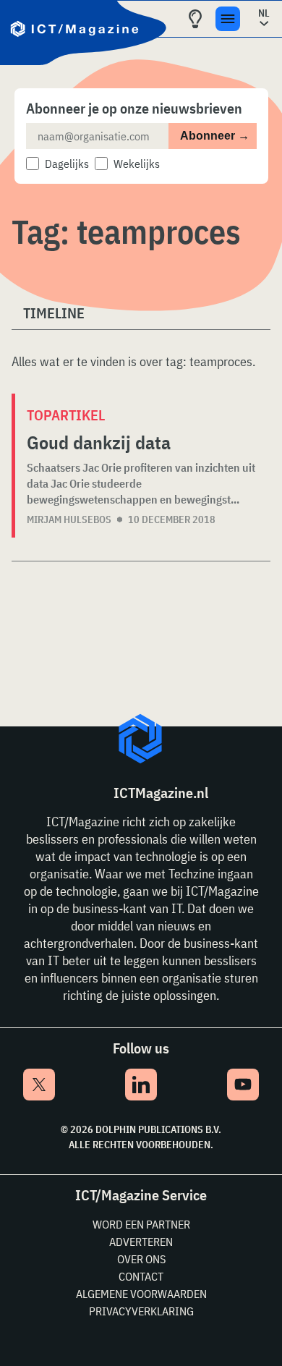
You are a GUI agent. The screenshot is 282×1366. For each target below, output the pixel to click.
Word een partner (141, 1224)
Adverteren (141, 1241)
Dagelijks (67, 163)
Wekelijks (137, 163)
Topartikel (66, 415)
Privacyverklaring (141, 1311)
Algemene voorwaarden (141, 1293)
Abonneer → (214, 136)
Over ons (141, 1259)
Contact (141, 1276)
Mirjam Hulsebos (69, 519)
